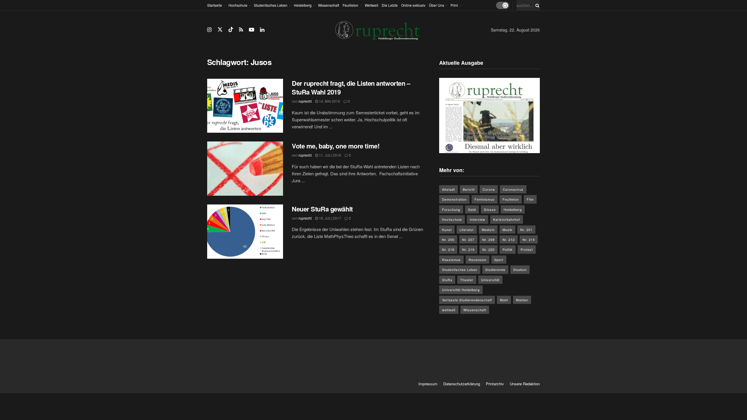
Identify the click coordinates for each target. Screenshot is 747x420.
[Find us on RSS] (241, 30)
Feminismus (484, 199)
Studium (520, 269)
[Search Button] (536, 5)
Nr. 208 (488, 239)
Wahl (504, 300)
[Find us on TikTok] (230, 29)
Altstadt (448, 189)
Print (454, 5)
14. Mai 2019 (329, 101)
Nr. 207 (468, 239)
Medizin (488, 229)
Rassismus (451, 259)
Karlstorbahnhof (506, 219)
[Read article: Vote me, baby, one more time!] (245, 168)
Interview (477, 219)
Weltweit (371, 5)
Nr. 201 (526, 229)
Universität (490, 279)
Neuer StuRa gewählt (322, 209)
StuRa (447, 279)
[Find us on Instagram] (209, 30)
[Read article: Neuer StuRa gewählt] (245, 231)
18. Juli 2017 (329, 218)
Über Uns (436, 5)
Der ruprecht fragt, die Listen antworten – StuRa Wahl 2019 (351, 87)
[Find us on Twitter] (220, 29)
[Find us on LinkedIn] (262, 30)
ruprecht (305, 101)
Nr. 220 (488, 249)
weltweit (448, 309)
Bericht (469, 189)
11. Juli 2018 (329, 155)
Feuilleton (350, 5)
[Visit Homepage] (377, 30)
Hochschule (237, 5)
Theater (466, 279)
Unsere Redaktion (525, 383)
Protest (527, 249)
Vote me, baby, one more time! (335, 145)
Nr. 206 (448, 239)
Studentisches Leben (270, 5)
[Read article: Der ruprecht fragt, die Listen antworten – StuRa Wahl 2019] (245, 106)
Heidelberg (303, 5)
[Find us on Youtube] (251, 30)
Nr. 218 (448, 249)
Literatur (467, 229)
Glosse (490, 209)
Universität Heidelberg (461, 289)
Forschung (451, 209)
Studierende (495, 269)
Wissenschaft (328, 5)
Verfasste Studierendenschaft (467, 300)
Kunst (447, 229)
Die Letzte (390, 5)
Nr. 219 (468, 249)
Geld (472, 209)
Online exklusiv (413, 5)
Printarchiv (495, 383)
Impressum (427, 383)
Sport (498, 259)
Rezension (477, 259)
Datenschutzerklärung (461, 383)
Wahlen (522, 300)
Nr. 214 (529, 239)
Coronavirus (513, 189)
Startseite (214, 5)
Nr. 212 (508, 239)
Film (530, 199)
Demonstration (454, 199)
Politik (507, 249)
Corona (489, 189)
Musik (507, 229)
